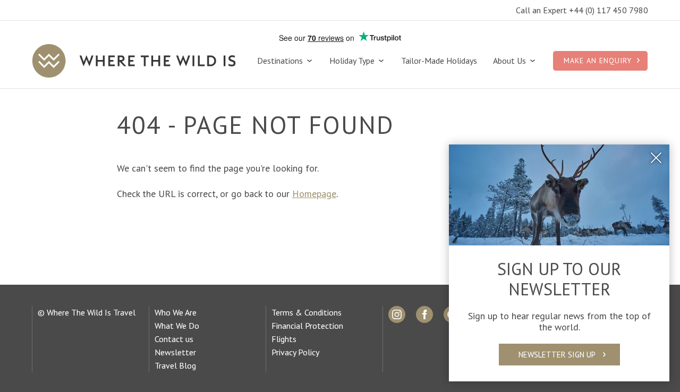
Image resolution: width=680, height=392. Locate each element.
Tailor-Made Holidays (439, 61)
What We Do (177, 325)
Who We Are (176, 312)
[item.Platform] (396, 314)
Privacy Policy (295, 352)
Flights (283, 339)
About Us (510, 61)
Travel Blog (175, 365)
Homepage (314, 194)
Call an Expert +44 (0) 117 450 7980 (582, 10)
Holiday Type (353, 61)
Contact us (174, 339)
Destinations (281, 61)
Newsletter (175, 352)
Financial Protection (307, 325)
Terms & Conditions (306, 312)
